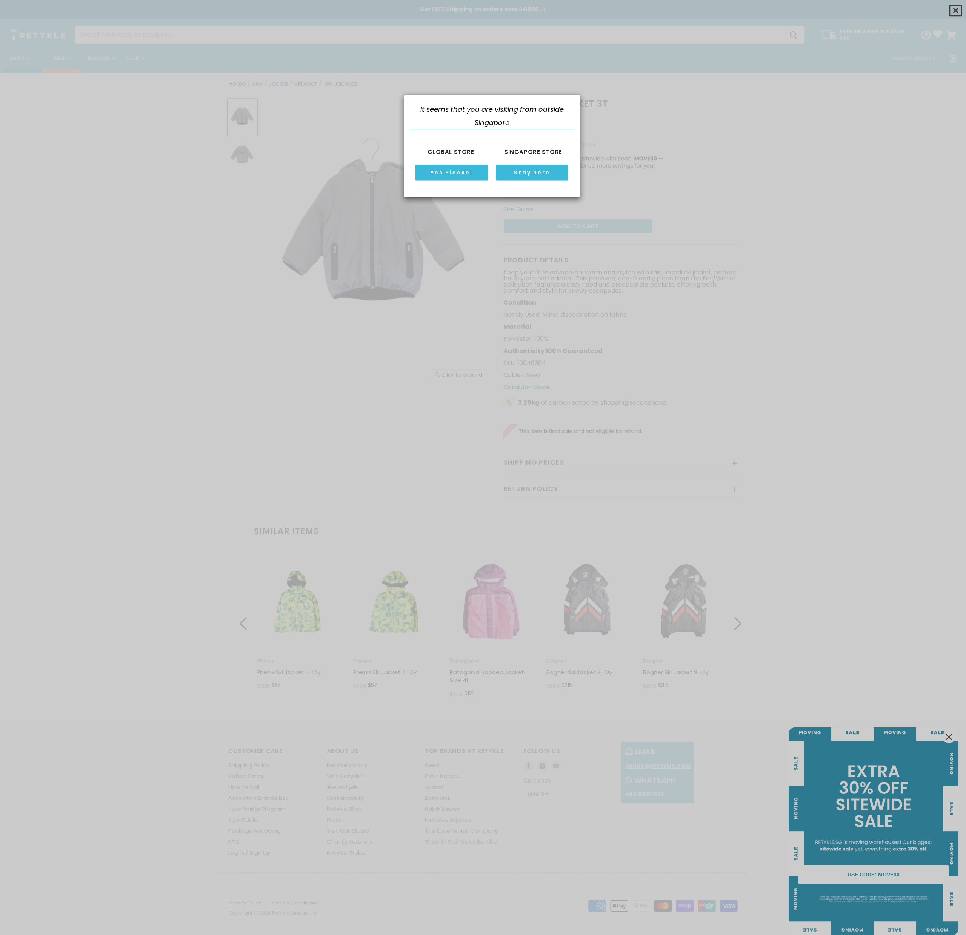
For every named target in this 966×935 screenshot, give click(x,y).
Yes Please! (452, 172)
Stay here (532, 172)
